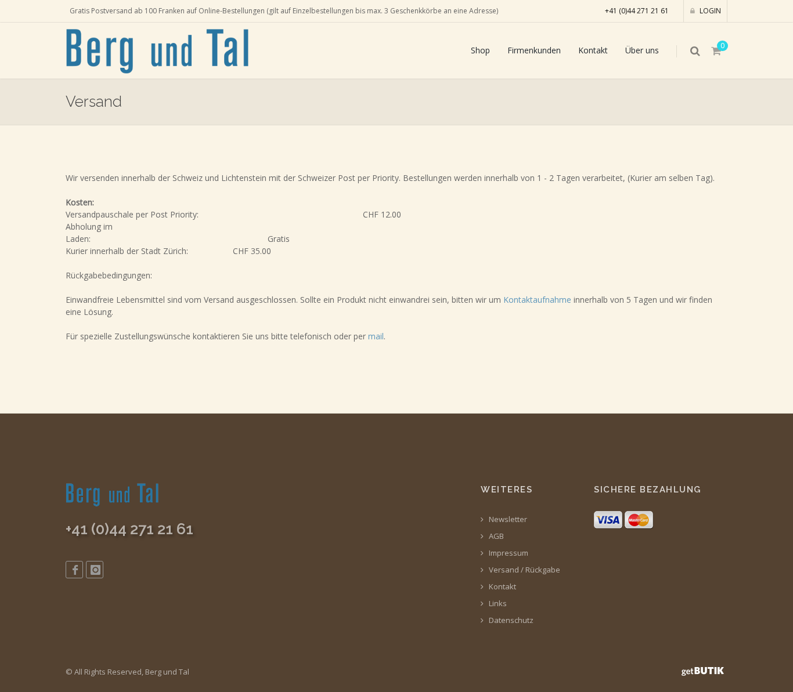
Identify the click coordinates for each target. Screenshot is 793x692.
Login (709, 11)
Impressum (507, 553)
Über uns (642, 50)
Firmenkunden (534, 50)
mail (376, 336)
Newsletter (507, 519)
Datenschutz (510, 620)
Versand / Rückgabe (523, 570)
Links (497, 603)
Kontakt (593, 50)
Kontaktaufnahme (537, 299)
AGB (495, 536)
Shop (480, 50)
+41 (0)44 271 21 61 (637, 11)
